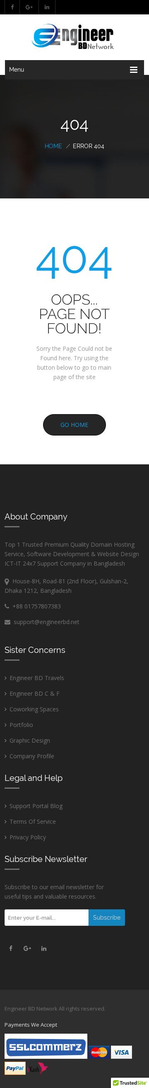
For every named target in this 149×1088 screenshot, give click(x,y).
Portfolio (21, 725)
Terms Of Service (33, 821)
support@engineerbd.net (44, 622)
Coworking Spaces (34, 709)
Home (53, 146)
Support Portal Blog (36, 806)
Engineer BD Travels (37, 678)
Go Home (74, 425)
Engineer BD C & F (35, 693)
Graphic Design (30, 740)
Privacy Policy (28, 837)
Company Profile (32, 756)
